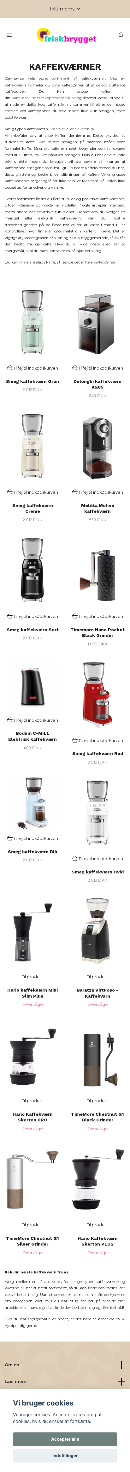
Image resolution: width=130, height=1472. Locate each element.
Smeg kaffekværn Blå (32, 851)
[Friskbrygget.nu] (66, 35)
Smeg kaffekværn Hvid (98, 871)
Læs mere (16, 1381)
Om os (12, 1364)
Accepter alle (65, 1439)
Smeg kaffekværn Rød (97, 753)
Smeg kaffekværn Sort (33, 629)
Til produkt (32, 976)
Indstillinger (65, 1455)
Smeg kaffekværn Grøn (32, 381)
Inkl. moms (63, 9)
